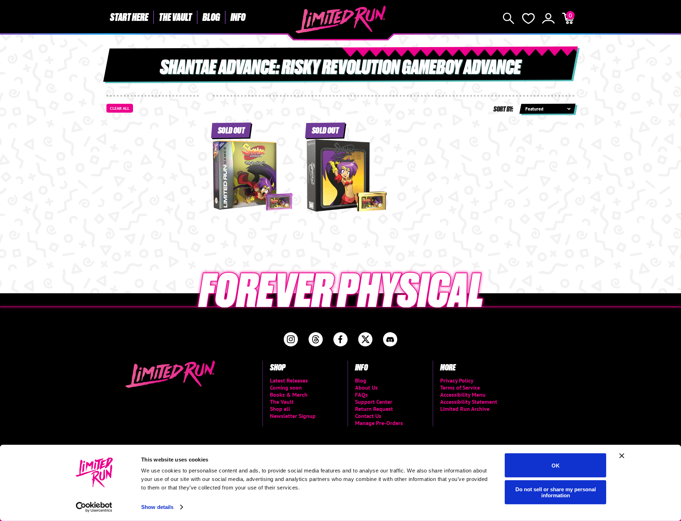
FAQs (361, 394)
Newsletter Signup (293, 415)
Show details (157, 507)
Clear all (119, 108)
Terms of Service (460, 387)
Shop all (280, 408)
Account (548, 18)
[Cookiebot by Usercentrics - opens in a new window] (94, 507)
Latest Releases (289, 380)
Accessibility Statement (468, 401)
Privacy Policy (457, 380)
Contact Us (368, 415)
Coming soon (286, 387)
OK (556, 465)
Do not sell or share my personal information (555, 492)
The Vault (175, 16)
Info (238, 16)
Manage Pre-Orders (379, 422)
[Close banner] (621, 455)
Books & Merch (289, 394)
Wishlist (528, 18)
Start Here (129, 16)
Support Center (373, 401)
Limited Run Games (340, 19)
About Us (366, 387)
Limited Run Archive (464, 408)
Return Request (374, 408)
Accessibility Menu (463, 394)
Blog (211, 16)
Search (508, 18)
